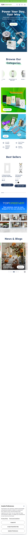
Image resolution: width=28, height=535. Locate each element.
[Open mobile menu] (25, 5)
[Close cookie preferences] (24, 506)
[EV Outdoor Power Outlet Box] (1, 224)
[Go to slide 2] (11, 48)
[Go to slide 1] (9, 48)
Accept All (13, 522)
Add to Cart (7, 184)
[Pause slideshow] (24, 47)
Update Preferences (13, 531)
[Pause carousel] (25, 272)
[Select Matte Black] (18, 182)
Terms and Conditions (14, 518)
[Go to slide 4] (15, 48)
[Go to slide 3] (12, 48)
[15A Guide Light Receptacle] (16, 218)
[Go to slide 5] (17, 48)
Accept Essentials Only (12, 526)
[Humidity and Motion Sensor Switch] (7, 218)
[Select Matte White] (16, 182)
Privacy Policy (4, 518)
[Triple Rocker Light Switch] (25, 224)
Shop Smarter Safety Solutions (13, 21)
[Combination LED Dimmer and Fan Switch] (23, 218)
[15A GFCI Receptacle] (18, 223)
